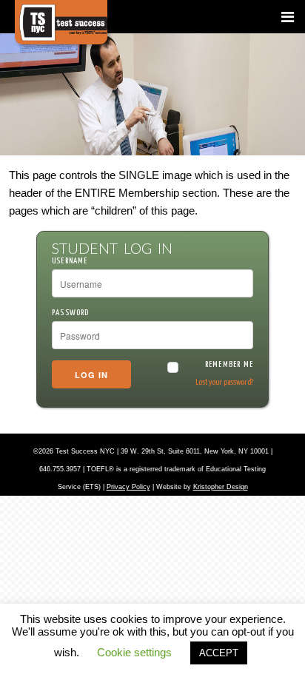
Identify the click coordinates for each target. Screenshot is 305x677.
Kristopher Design (220, 487)
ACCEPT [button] (218, 653)
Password (71, 313)
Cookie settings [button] (134, 652)
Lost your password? (224, 382)
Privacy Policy (128, 487)
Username (70, 261)
